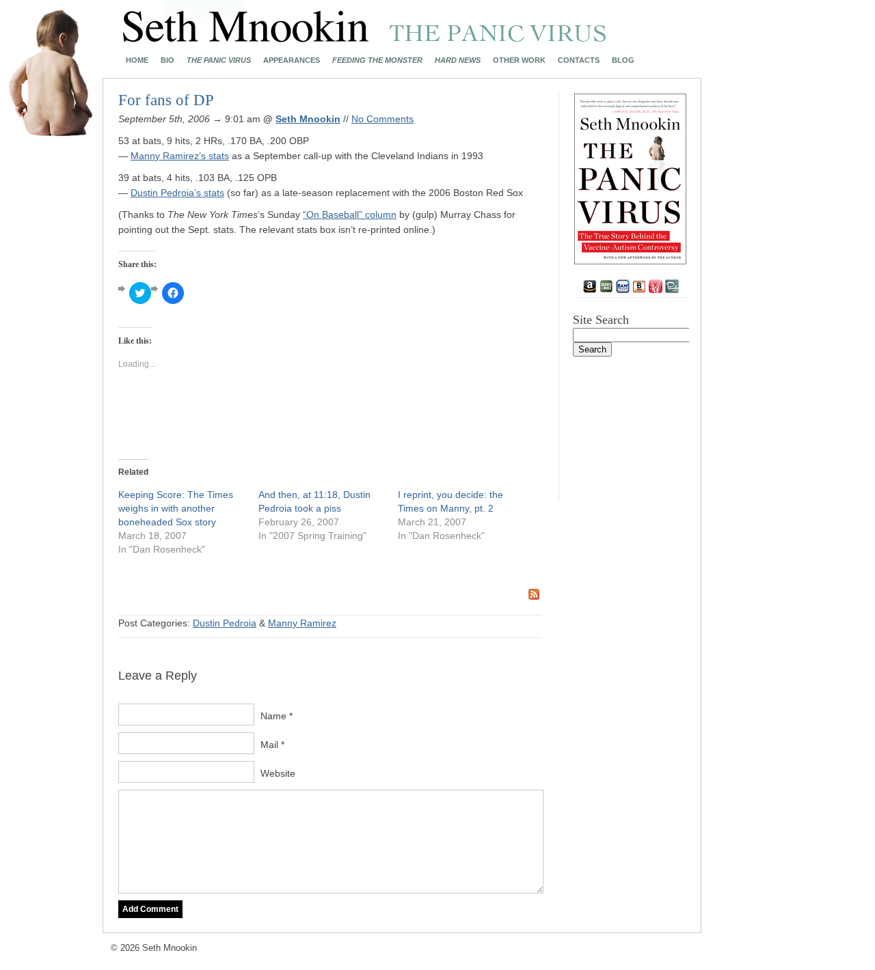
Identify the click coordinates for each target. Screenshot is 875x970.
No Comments (382, 118)
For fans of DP (166, 100)
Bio (167, 60)
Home (137, 60)
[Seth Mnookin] (364, 38)
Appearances (291, 60)
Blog (623, 60)
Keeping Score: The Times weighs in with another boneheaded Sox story (175, 508)
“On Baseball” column (349, 214)
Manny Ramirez (302, 623)
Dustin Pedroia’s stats (177, 192)
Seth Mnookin (307, 118)
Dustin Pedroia (224, 623)
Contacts (579, 60)
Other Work (519, 60)
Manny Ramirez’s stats (180, 155)
